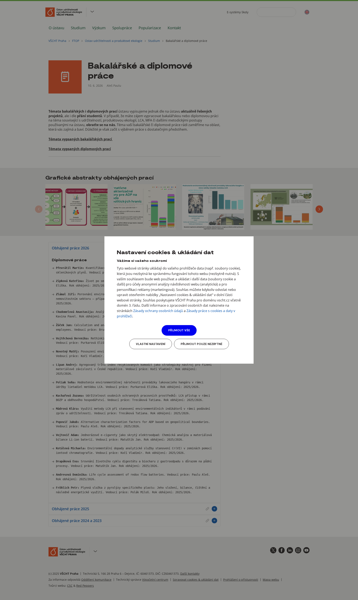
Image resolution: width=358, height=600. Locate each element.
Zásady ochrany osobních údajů (158, 311)
